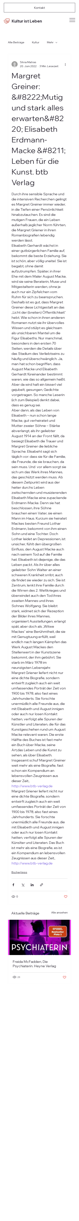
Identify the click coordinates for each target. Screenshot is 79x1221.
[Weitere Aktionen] (65, 64)
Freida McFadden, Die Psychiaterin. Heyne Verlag (34, 963)
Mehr (50, 42)
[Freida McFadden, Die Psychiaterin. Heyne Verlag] (39, 937)
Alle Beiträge (16, 42)
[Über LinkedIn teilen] (32, 885)
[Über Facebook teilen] (13, 885)
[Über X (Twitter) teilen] (23, 885)
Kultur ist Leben (27, 20)
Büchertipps (19, 872)
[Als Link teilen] (41, 885)
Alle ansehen (59, 912)
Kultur (35, 42)
